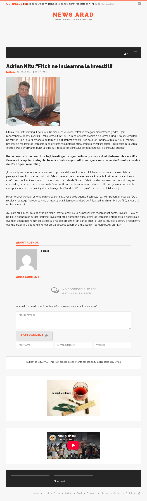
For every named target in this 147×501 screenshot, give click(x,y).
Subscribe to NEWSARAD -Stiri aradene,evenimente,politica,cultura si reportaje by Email (73, 362)
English (128, 493)
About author (27, 242)
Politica (11, 72)
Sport (79, 493)
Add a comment (27, 277)
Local (46, 493)
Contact (117, 493)
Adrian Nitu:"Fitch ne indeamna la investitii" (60, 66)
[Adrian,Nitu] (33, 101)
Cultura (68, 493)
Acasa (36, 493)
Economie (91, 493)
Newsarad (59, 481)
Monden (105, 493)
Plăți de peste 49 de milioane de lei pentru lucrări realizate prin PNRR (60, 4)
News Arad (73, 14)
